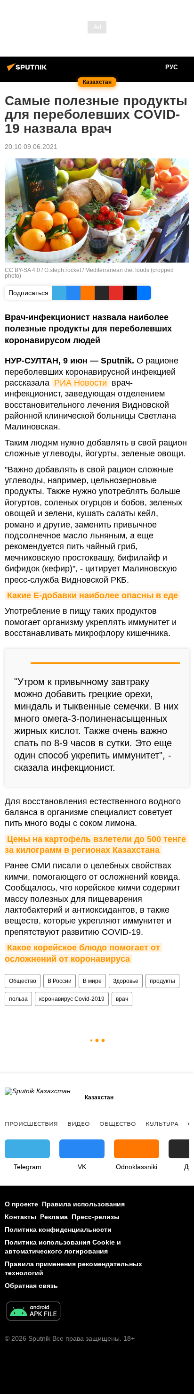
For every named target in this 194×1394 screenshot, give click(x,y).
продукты (162, 981)
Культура (162, 1123)
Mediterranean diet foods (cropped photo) (89, 273)
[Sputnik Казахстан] (28, 70)
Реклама (54, 1217)
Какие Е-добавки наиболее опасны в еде (92, 595)
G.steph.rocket (62, 270)
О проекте (21, 1204)
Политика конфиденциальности (58, 1229)
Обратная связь (31, 1285)
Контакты (20, 1217)
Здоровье (125, 981)
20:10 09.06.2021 (31, 146)
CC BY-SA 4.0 (22, 270)
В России (60, 981)
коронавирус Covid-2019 (72, 999)
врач (122, 999)
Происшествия (31, 1123)
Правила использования (83, 1204)
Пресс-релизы (96, 1217)
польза (18, 999)
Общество (22, 981)
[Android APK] (33, 1312)
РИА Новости (80, 383)
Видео (78, 1123)
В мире (92, 981)
